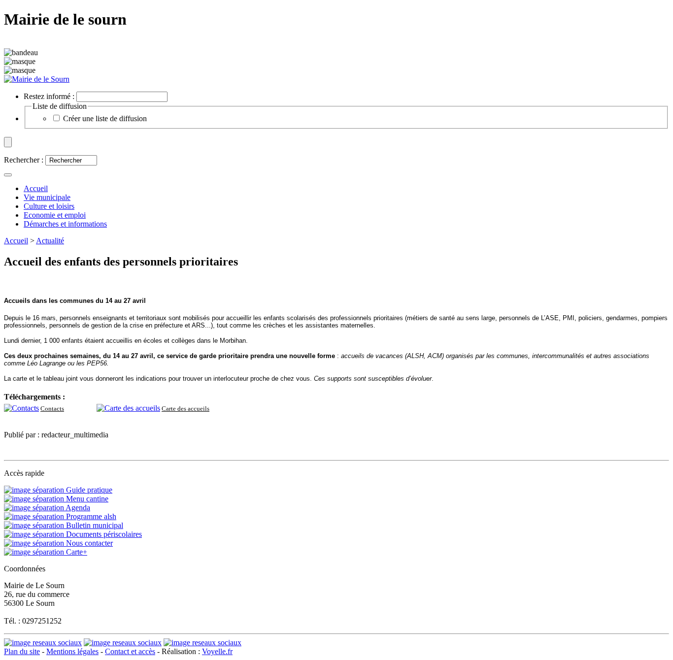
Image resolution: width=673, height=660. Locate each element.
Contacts (52, 408)
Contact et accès (130, 651)
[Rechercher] (8, 174)
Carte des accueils (185, 408)
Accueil (16, 240)
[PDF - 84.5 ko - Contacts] (21, 408)
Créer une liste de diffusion (105, 118)
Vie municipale (47, 197)
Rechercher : (23, 160)
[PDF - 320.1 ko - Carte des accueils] (128, 408)
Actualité (50, 240)
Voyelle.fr (217, 651)
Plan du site (22, 651)
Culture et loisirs (49, 206)
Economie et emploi (55, 215)
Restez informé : (49, 96)
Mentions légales (72, 651)
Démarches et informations (65, 224)
